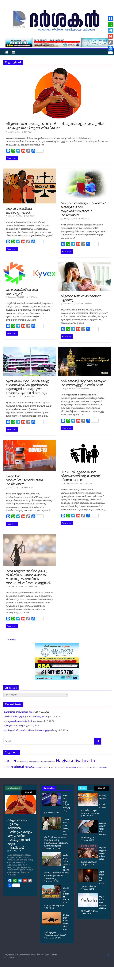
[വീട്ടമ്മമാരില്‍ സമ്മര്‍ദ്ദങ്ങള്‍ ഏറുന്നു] (84, 263)
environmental (49, 762)
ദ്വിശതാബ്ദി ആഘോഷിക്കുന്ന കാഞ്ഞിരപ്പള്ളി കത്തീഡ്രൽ (83, 383)
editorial (39, 762)
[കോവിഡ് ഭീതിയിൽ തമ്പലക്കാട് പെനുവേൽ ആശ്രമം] (52, 886)
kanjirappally (38, 767)
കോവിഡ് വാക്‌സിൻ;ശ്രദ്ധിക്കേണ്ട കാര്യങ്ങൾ (24, 480)
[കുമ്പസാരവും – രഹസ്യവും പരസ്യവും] (88, 870)
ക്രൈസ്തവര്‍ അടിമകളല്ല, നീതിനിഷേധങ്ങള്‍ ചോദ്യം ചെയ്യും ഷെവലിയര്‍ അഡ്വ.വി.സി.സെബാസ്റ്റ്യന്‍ (28, 577)
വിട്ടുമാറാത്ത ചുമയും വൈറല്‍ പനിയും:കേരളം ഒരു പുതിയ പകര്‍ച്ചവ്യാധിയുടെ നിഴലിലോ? (55, 125)
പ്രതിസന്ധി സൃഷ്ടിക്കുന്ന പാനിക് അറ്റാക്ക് (23, 716)
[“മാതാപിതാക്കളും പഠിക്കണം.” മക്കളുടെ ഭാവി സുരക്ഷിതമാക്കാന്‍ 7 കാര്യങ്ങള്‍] (84, 170)
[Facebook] (110, 18)
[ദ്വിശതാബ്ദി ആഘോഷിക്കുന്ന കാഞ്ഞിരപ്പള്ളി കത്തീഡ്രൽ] (84, 348)
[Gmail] (110, 36)
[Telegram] (110, 30)
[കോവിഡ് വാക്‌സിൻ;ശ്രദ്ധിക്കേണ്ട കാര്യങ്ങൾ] (29, 441)
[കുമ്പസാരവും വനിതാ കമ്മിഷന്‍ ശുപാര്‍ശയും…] (88, 894)
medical (47, 767)
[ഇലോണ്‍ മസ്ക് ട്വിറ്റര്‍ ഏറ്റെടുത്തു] (52, 794)
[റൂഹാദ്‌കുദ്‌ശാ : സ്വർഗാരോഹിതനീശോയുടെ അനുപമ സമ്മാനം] (88, 794)
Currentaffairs (22, 762)
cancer (10, 761)
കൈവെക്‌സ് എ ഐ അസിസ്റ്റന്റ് (22, 291)
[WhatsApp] (110, 24)
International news (18, 766)
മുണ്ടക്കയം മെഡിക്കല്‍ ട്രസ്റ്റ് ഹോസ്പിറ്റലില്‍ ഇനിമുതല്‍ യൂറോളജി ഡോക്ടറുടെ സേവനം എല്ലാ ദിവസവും (27, 387)
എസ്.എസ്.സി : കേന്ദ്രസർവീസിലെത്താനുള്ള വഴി (28, 730)
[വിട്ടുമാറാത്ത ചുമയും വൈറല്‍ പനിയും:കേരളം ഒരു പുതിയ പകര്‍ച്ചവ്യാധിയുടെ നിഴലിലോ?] (57, 69)
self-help (94, 767)
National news (62, 767)
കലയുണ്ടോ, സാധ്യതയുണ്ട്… (18, 711)
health (88, 761)
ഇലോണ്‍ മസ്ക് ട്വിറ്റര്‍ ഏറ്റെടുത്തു (66, 803)
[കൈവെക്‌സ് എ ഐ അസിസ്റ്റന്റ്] (29, 263)
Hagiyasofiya (69, 761)
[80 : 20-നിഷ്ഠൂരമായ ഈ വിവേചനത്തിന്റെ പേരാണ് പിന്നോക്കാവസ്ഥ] (84, 441)
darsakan (32, 762)
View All (28, 792)
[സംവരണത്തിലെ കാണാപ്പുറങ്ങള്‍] (29, 170)
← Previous (10, 639)
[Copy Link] (110, 42)
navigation (72, 767)
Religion (80, 767)
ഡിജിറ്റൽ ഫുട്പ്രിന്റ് (13, 725)
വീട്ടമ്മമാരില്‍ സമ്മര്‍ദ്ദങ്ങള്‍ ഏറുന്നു (81, 298)
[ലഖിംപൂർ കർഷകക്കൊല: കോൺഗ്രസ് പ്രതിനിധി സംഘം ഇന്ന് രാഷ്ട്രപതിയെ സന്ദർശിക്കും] (52, 853)
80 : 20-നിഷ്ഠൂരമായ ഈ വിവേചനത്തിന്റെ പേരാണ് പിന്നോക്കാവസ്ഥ (80, 476)
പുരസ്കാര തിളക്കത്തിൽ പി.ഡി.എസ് (20, 721)
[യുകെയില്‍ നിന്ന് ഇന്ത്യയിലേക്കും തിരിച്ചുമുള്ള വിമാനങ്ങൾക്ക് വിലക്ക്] (52, 913)
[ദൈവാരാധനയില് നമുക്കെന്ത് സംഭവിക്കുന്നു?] (88, 821)
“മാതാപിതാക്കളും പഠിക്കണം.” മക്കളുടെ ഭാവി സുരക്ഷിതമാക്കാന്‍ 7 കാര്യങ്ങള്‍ (83, 209)
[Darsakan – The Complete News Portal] (6, 52)
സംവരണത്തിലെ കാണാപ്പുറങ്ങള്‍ (19, 210)
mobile (53, 767)
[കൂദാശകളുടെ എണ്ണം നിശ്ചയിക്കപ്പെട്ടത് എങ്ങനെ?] (88, 845)
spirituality (103, 767)
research (87, 767)
